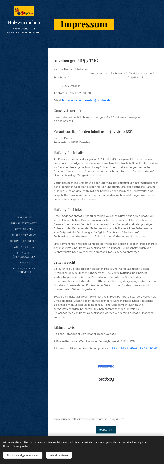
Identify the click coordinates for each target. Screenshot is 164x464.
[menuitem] (24, 217)
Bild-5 (153, 348)
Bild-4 (143, 348)
